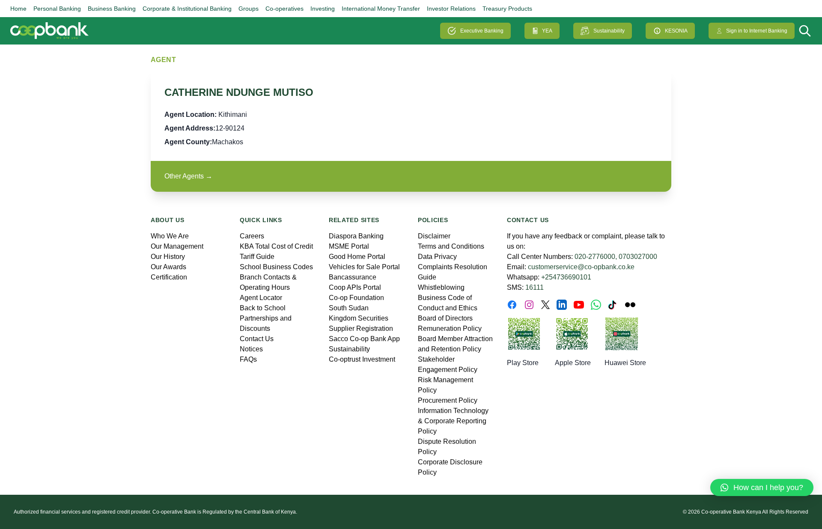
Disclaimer (434, 236)
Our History (168, 256)
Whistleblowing (441, 287)
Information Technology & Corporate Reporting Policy (453, 421)
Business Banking (112, 8)
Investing (322, 8)
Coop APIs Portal (355, 287)
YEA (547, 31)
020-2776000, (596, 256)
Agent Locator (261, 297)
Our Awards (168, 266)
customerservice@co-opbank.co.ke (581, 266)
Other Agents (188, 176)
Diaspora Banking (356, 236)
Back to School (263, 308)
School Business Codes (276, 266)
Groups (248, 8)
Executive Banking (481, 31)
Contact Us (257, 338)
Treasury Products (507, 8)
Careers (252, 236)
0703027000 (638, 256)
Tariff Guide (257, 256)
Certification (169, 277)
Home (18, 8)
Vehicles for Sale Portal (364, 266)
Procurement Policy (447, 400)
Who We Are (170, 236)
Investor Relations (451, 8)
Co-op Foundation (356, 297)
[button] (761, 487)
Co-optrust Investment (362, 359)
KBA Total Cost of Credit (276, 246)
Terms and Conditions (451, 246)
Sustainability (609, 31)
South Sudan (349, 308)
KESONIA (676, 31)
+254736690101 (566, 277)
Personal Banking (57, 8)
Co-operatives (284, 8)
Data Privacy (437, 256)
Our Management (177, 246)
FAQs (248, 359)
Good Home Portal (357, 256)
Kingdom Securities (358, 318)
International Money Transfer (381, 8)
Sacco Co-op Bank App (364, 338)
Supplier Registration (361, 328)
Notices (251, 349)
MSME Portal (349, 246)
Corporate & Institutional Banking (187, 8)
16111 (534, 287)
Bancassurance (352, 277)
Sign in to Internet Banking (756, 31)
